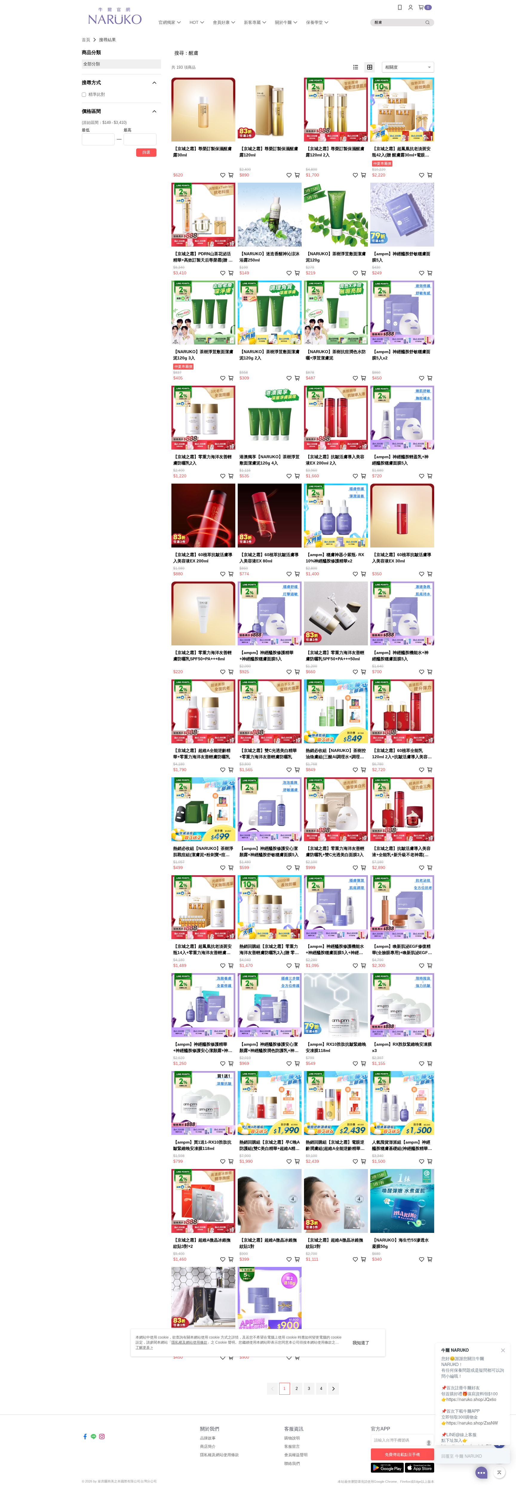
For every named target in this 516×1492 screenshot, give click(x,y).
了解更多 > (144, 1347)
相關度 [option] (391, 67)
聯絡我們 (292, 1463)
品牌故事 (208, 1438)
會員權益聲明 (296, 1455)
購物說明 (292, 1438)
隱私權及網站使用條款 (219, 1455)
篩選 (146, 152)
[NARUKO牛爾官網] (115, 15)
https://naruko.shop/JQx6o (471, 1399)
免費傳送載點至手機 (402, 1454)
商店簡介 (208, 1446)
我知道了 (361, 1342)
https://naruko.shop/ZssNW (472, 1423)
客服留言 (292, 1446)
